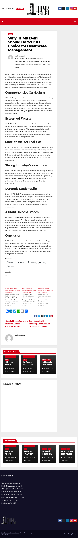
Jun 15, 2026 (29, 457)
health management (29, 61)
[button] (75, 21)
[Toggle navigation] (39, 21)
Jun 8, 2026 (47, 457)
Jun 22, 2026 (10, 457)
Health (10, 34)
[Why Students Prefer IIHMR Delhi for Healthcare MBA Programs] (46, 296)
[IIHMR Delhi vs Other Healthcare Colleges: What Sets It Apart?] (13, 296)
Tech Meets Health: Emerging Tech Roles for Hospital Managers (39, 323)
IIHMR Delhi (37, 64)
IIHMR (6, 359)
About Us (63, 534)
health (30, 58)
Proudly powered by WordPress (10, 533)
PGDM (44, 64)
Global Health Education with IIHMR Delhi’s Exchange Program (16, 323)
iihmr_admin (21, 56)
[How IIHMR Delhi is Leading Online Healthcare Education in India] (30, 296)
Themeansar (4, 534)
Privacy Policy (72, 534)
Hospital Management (8, 356)
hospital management (26, 64)
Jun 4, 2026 (66, 457)
